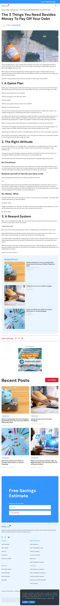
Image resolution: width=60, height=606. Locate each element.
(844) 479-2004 (50, 2)
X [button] (57, 591)
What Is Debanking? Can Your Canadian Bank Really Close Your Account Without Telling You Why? (40, 264)
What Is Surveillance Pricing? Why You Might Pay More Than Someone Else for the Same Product (44, 462)
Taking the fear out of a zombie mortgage (39, 286)
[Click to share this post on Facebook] (15, 338)
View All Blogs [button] (52, 380)
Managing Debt (14, 10)
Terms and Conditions (46, 596)
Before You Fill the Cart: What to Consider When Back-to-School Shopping (39, 310)
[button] (2, 537)
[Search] (55, 5)
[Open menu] (57, 5)
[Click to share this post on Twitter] (19, 338)
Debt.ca (4, 10)
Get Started (15, 513)
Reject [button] (31, 602)
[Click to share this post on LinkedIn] (22, 338)
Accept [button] (25, 602)
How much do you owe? (16, 503)
